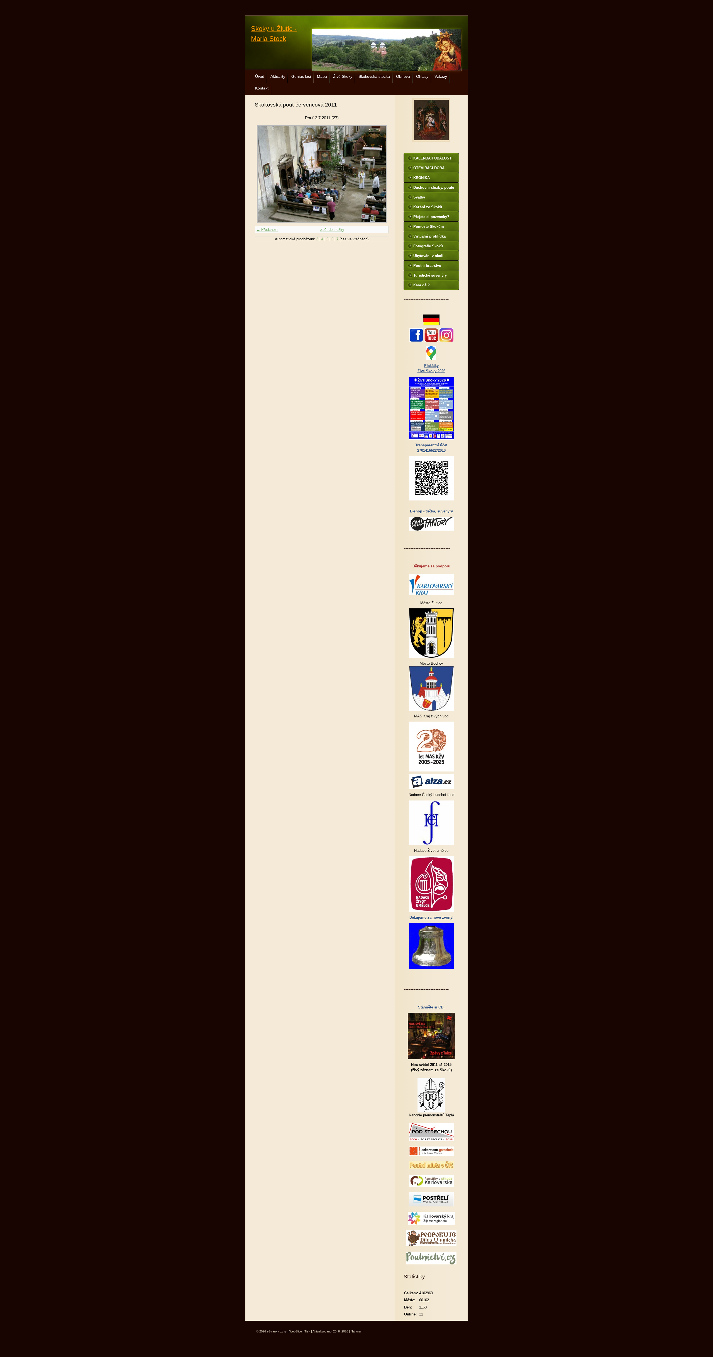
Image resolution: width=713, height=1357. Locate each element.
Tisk (307, 1331)
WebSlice (295, 1331)
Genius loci (301, 76)
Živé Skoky (342, 76)
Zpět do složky (332, 230)
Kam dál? (421, 285)
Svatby (419, 197)
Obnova (403, 76)
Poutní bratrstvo (427, 265)
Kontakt (261, 88)
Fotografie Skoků (428, 246)
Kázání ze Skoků (427, 207)
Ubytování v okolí (428, 256)
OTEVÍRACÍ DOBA (429, 168)
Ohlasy (422, 76)
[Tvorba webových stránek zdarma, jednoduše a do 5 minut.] (286, 1332)
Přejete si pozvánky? (431, 217)
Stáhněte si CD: (431, 1007)
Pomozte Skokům (428, 226)
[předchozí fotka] (264, 174)
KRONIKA (421, 178)
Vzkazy (440, 76)
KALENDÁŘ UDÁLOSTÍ (433, 158)
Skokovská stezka (374, 76)
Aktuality (277, 76)
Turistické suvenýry (430, 275)
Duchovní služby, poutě (433, 187)
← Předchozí (267, 230)
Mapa (322, 76)
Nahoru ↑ (357, 1331)
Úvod (259, 76)
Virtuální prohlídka (429, 236)
